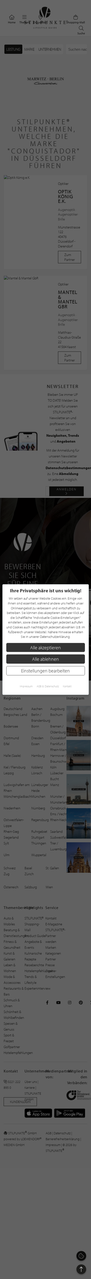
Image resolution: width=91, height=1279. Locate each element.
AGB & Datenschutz (48, 686)
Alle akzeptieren (45, 647)
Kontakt (67, 686)
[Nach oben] (81, 1269)
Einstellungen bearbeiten (45, 671)
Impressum (26, 686)
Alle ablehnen (45, 659)
